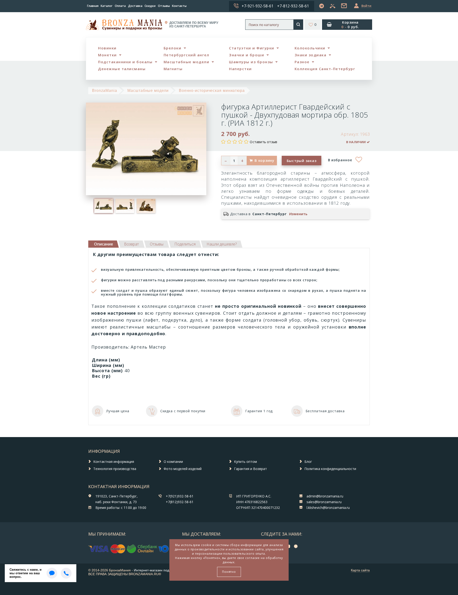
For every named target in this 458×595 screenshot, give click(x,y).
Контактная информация (113, 461)
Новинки (107, 48)
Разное (302, 61)
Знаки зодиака (311, 54)
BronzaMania (104, 91)
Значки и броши (246, 54)
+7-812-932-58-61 (293, 6)
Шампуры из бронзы (251, 61)
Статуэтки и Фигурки (251, 48)
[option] (103, 206)
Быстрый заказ (302, 160)
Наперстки (240, 68)
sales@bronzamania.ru (324, 502)
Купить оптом (245, 461)
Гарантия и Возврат (250, 468)
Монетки (107, 54)
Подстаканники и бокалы (125, 61)
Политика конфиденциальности (330, 468)
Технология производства (114, 468)
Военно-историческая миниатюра (212, 91)
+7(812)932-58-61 (179, 502)
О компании (173, 461)
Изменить (298, 214)
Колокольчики (310, 48)
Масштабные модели (186, 61)
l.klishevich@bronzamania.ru (328, 507)
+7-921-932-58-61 (257, 6)
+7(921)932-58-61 (179, 496)
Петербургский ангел (186, 54)
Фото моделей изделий (183, 468)
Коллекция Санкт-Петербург (325, 68)
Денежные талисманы (122, 68)
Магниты (173, 68)
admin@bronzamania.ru (325, 496)
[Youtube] (288, 546)
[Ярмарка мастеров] (297, 546)
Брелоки (173, 48)
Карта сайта (360, 570)
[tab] (131, 244)
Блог (308, 461)
